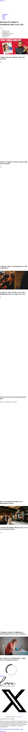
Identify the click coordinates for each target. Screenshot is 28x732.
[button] (14, 714)
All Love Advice (6, 31)
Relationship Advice (7, 34)
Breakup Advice (6, 32)
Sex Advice (5, 36)
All (3, 29)
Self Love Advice (6, 35)
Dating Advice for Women (8, 33)
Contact (21, 729)
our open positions (19, 716)
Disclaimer (17, 729)
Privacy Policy (11, 729)
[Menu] (0, 12)
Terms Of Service (3, 729)
